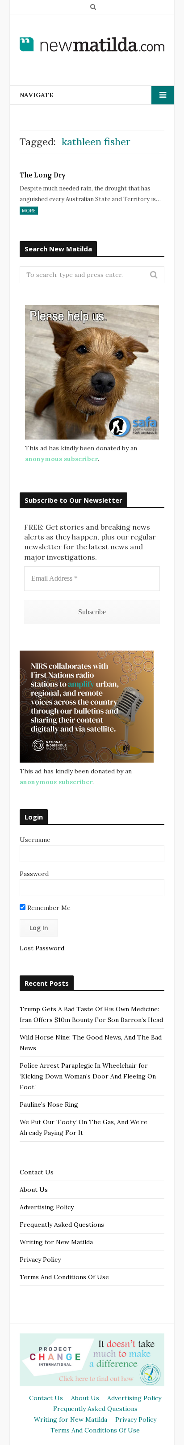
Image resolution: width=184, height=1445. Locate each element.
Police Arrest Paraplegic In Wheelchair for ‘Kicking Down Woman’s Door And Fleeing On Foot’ (88, 1076)
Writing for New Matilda (56, 1242)
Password (34, 874)
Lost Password (42, 948)
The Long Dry (43, 175)
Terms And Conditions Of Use (64, 1277)
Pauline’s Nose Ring (49, 1104)
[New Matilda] (92, 44)
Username (35, 840)
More (29, 210)
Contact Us (37, 1172)
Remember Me (48, 908)
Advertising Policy (47, 1207)
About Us (34, 1190)
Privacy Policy (40, 1259)
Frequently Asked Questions (62, 1225)
